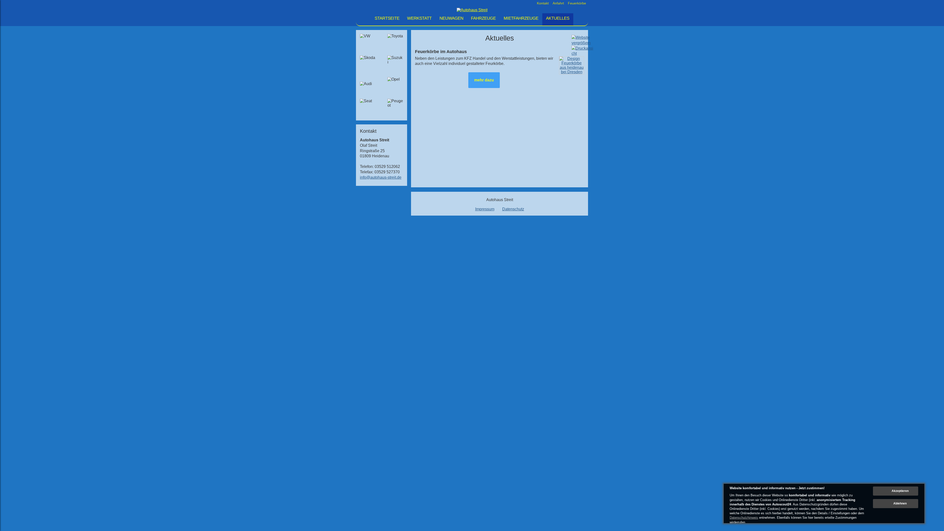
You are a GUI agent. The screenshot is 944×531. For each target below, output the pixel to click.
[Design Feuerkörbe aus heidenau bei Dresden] (571, 72)
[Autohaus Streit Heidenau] (472, 10)
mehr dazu (484, 80)
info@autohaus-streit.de (380, 177)
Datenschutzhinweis (744, 517)
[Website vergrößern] (581, 43)
